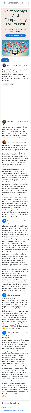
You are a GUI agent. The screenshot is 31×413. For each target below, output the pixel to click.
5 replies (5, 84)
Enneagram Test (6, 407)
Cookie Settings (21, 410)
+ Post (5, 60)
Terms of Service (16, 410)
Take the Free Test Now (15, 35)
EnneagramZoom (7, 410)
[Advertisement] (15, 101)
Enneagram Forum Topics (10, 403)
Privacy (11, 410)
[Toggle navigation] (26, 3)
